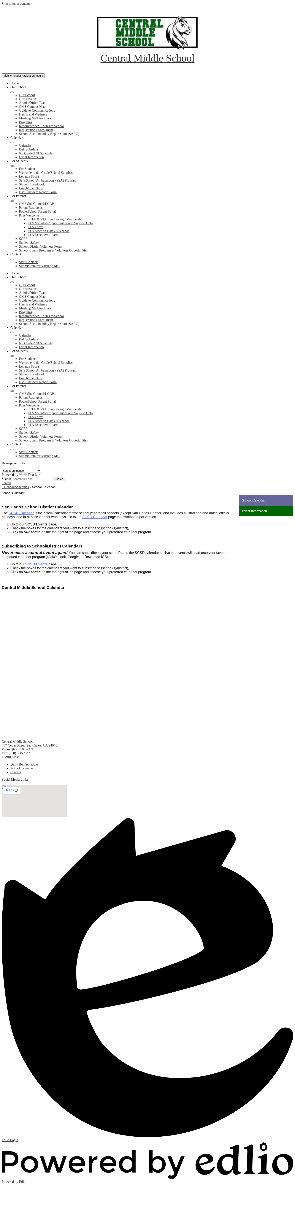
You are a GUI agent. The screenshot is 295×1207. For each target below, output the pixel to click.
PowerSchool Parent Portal (37, 211)
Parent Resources (31, 207)
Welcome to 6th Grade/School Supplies (46, 172)
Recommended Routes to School (41, 126)
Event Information (31, 157)
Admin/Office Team (32, 102)
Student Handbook (32, 184)
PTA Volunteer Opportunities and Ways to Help (60, 223)
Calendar (25, 145)
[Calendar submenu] (12, 142)
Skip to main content (16, 3)
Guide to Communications (37, 110)
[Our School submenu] (12, 92)
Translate (34, 474)
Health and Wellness (33, 114)
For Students (27, 169)
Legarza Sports (29, 176)
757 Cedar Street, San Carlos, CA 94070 (29, 745)
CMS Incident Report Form (38, 192)
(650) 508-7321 (22, 749)
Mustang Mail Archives (35, 118)
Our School (27, 95)
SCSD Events (36, 524)
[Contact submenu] (12, 259)
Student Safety (29, 242)
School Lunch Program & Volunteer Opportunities (53, 250)
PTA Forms (35, 227)
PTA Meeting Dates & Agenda (49, 231)
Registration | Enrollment (36, 130)
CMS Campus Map (32, 106)
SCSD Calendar (21, 513)
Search (6, 479)
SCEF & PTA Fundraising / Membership (55, 219)
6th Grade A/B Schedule (35, 153)
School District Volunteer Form (40, 246)
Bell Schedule (28, 149)
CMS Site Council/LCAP (36, 204)
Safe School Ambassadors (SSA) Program (47, 180)
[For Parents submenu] (12, 201)
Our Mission (27, 99)
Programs (25, 122)
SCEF (23, 238)
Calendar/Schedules (15, 487)
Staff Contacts (28, 262)
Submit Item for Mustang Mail (39, 266)
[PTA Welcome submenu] (41, 216)
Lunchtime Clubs (31, 188)
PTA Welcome (29, 215)
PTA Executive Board (43, 235)
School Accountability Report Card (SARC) (49, 134)
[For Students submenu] (12, 166)
